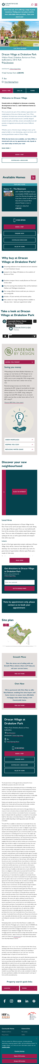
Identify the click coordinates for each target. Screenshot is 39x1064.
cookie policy (6, 1047)
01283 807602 (21, 220)
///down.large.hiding (15, 69)
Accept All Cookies (19, 1061)
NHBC (23, 1034)
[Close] (36, 1038)
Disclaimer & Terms (6, 1031)
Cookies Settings (19, 1051)
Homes (32, 90)
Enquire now (19, 233)
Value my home (19, 246)
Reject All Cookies (19, 1056)
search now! (19, 17)
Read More (19, 560)
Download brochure (19, 240)
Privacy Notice (5, 1034)
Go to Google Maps (19, 588)
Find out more (19, 673)
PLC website (25, 1031)
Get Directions (9, 62)
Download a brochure (19, 160)
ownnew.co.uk (17, 936)
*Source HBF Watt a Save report (14, 402)
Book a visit (19, 154)
